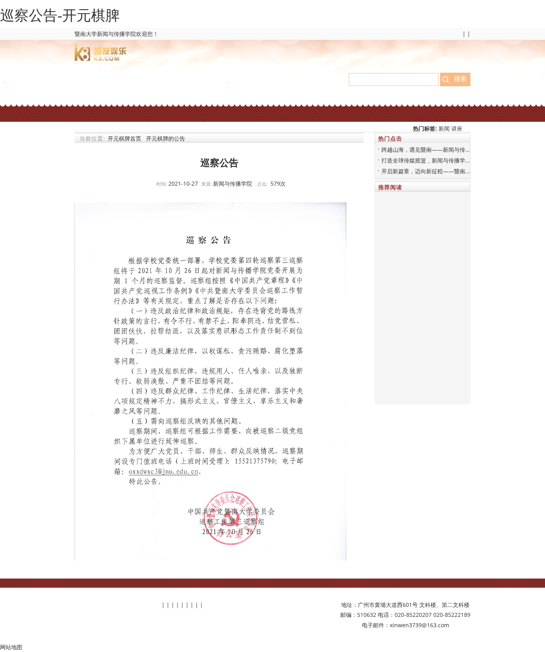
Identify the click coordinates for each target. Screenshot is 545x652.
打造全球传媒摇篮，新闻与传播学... (425, 160)
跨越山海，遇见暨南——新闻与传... (425, 149)
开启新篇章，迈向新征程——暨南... (425, 171)
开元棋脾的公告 (165, 138)
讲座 (456, 128)
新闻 (444, 128)
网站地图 (11, 647)
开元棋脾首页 (124, 138)
